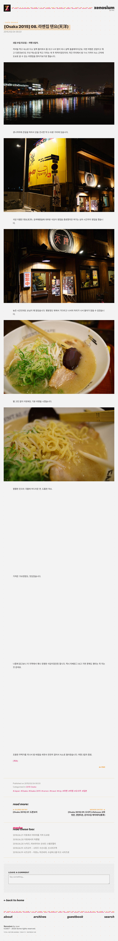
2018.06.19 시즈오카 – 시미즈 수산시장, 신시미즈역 (35, 848)
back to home (15, 900)
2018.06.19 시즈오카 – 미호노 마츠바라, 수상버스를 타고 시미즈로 (41, 852)
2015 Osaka (11, 22)
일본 (85, 791)
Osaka (25, 791)
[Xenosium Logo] (7, 8)
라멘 (66, 791)
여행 (71, 791)
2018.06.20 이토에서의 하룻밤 (26, 839)
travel (53, 791)
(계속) (15, 761)
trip (60, 791)
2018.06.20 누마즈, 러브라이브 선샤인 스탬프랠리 (34, 843)
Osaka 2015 (35, 791)
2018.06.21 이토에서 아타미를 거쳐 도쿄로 (31, 835)
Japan (17, 791)
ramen (46, 791)
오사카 (78, 791)
